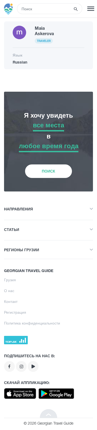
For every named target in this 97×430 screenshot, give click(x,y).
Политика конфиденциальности (32, 323)
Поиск (48, 171)
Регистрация (15, 312)
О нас (9, 290)
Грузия (10, 279)
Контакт (11, 301)
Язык (17, 55)
